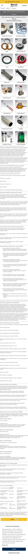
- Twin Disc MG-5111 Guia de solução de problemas (14, 13)
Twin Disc (3, 8)
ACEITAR (14, 549)
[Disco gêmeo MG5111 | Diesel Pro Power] (14, 5)
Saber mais (5, 545)
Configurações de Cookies (14, 552)
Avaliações (24, 5)
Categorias (14, 8)
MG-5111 (8, 8)
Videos (12, 519)
